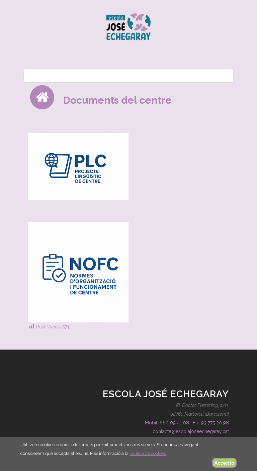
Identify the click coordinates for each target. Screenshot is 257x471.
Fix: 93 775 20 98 (211, 422)
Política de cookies (148, 453)
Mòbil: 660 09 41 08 (167, 422)
